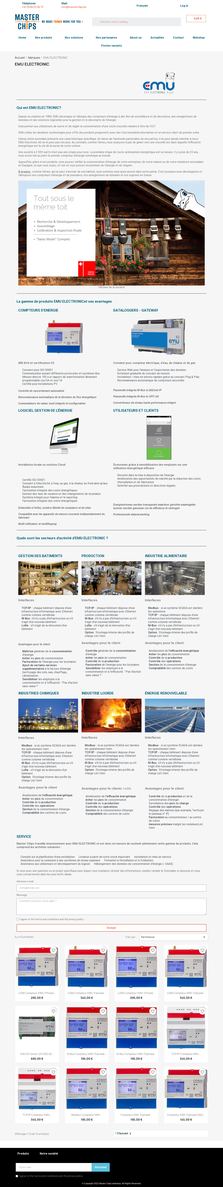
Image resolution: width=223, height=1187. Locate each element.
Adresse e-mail (25, 881)
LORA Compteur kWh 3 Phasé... (37, 993)
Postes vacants (111, 45)
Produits (23, 1153)
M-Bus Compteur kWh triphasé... (87, 1054)
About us (136, 37)
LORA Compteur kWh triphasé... (87, 993)
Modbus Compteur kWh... (86, 1114)
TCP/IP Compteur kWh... (186, 1054)
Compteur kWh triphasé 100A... (186, 1114)
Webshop (199, 37)
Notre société (49, 1153)
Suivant (125, 1133)
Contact (178, 37)
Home (22, 37)
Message (22, 895)
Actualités (157, 37)
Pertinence (173, 937)
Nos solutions (74, 37)
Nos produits (43, 37)
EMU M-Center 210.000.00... (37, 1054)
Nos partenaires (106, 37)
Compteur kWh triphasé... (136, 1114)
